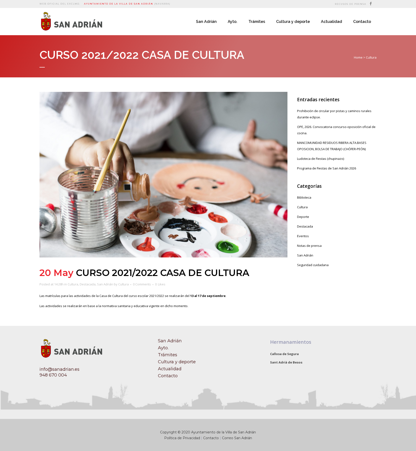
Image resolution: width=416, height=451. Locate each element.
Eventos (303, 236)
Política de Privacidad (182, 438)
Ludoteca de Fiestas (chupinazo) (320, 158)
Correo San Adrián (237, 438)
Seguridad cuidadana (313, 265)
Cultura (371, 57)
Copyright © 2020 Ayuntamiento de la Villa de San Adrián (208, 432)
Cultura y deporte (177, 361)
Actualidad (170, 368)
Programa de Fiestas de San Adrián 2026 (326, 168)
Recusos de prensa (350, 4)
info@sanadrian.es (59, 369)
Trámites (167, 354)
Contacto (168, 375)
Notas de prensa (309, 245)
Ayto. (163, 347)
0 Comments (142, 284)
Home (358, 57)
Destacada (88, 284)
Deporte (303, 217)
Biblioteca (304, 197)
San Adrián (105, 284)
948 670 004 (53, 375)
